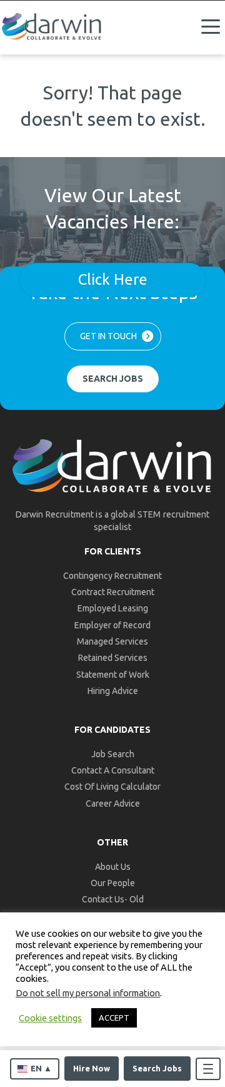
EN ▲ (41, 1068)
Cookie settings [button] (50, 1018)
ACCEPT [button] (114, 1017)
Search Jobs (157, 1068)
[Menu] (210, 27)
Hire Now (91, 1068)
